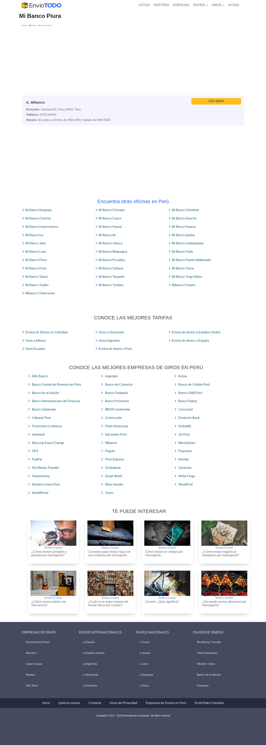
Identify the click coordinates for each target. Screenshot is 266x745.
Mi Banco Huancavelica (41, 226)
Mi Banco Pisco (36, 260)
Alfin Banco (40, 376)
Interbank (38, 434)
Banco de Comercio (119, 384)
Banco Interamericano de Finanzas (56, 401)
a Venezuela (90, 674)
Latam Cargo (34, 663)
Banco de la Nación (45, 393)
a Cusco (145, 642)
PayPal (37, 459)
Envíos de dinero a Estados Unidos (196, 332)
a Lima (144, 663)
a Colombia (90, 685)
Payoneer (185, 451)
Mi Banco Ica (34, 235)
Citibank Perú (41, 417)
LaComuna (143, 715)
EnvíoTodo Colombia (209, 703)
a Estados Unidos (94, 652)
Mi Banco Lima (35, 251)
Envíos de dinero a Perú (115, 348)
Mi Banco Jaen (35, 243)
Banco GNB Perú (190, 393)
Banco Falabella (116, 393)
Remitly (183, 459)
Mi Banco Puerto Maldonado (191, 260)
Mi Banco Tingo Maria (187, 276)
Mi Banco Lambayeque (188, 243)
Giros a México (35, 340)
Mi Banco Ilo (107, 235)
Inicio (24, 25)
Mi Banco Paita (182, 251)
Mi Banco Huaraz (184, 226)
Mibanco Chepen (184, 285)
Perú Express (114, 459)
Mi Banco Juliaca (110, 243)
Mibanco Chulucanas (40, 293)
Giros (217, 5)
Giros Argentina (109, 340)
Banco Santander (44, 409)
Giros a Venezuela (111, 332)
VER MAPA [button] (216, 101)
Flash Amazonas (116, 426)
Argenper (111, 376)
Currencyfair (113, 417)
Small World (113, 476)
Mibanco (32, 25)
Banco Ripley (187, 401)
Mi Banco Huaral (110, 226)
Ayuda (233, 5)
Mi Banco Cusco (110, 218)
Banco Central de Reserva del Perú (56, 384)
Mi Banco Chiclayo (112, 210)
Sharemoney (41, 476)
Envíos (199, 5)
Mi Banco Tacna (183, 268)
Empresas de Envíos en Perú (166, 703)
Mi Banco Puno (36, 268)
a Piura (144, 685)
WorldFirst (185, 484)
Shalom (30, 674)
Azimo (182, 376)
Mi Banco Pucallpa (112, 260)
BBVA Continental (117, 409)
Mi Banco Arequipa (38, 210)
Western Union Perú (46, 484)
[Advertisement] (133, 56)
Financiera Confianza (47, 426)
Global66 (184, 426)
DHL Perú (32, 685)
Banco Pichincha (117, 401)
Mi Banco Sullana (111, 268)
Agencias (181, 5)
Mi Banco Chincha (38, 218)
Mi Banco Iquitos (183, 235)
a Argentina (90, 663)
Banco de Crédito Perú (194, 384)
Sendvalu (185, 467)
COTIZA (144, 5)
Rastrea (161, 5)
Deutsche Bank (189, 417)
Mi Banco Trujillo (36, 285)
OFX (35, 451)
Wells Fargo (186, 476)
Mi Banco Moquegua (113, 251)
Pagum (110, 451)
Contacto (95, 703)
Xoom (109, 492)
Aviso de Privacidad (123, 703)
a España (89, 642)
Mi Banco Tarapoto (111, 276)
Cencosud (185, 409)
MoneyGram (186, 443)
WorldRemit (40, 492)
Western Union (206, 663)
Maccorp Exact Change (48, 443)
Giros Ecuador (35, 348)
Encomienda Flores (38, 642)
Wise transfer (114, 484)
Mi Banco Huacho (184, 218)
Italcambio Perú (116, 434)
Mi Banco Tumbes (111, 285)
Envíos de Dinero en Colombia (46, 332)
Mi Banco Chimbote (185, 210)
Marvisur (31, 652)
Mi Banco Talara (36, 276)
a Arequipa (146, 674)
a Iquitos (145, 652)
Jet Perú (184, 434)
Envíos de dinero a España (190, 340)
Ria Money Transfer (45, 467)
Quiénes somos (69, 703)
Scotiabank (113, 467)
